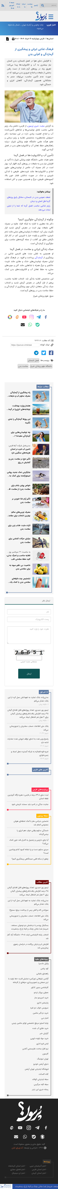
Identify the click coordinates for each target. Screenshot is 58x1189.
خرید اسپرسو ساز (41, 997)
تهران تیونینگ (42, 1058)
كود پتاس (44, 968)
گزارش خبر (44, 1033)
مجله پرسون (42, 815)
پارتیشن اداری (42, 1002)
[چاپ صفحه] (13, 39)
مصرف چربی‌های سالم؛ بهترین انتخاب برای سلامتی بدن (18, 516)
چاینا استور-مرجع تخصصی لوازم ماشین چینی (30, 1023)
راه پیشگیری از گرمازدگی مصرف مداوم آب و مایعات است (19, 396)
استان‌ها (49, 38)
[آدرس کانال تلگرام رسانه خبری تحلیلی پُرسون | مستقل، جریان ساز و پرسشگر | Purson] (38, 317)
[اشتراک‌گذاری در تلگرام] (36, 352)
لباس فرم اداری (42, 1043)
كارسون (45, 1053)
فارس (42, 38)
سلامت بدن (23, 366)
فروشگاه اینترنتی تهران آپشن (36, 1069)
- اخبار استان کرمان (39, 1173)
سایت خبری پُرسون (36, 126)
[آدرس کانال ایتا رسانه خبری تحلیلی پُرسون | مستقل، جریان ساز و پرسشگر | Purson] (17, 317)
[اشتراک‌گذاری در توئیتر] (43, 352)
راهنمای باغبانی (42, 973)
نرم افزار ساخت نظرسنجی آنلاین (35, 1048)
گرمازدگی (39, 257)
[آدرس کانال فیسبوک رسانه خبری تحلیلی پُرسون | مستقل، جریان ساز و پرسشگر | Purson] (45, 317)
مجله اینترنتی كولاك (40, 1079)
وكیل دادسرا (43, 963)
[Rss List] (2, 5)
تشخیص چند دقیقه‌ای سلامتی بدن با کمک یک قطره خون (20, 582)
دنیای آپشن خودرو (40, 1064)
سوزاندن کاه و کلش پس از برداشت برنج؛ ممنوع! (28, 910)
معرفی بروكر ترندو (41, 992)
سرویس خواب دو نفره (39, 1007)
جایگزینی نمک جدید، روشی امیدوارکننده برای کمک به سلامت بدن (18, 476)
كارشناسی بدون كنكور (39, 987)
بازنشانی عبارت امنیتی (29, 661)
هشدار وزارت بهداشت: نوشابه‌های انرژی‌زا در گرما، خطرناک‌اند (19, 409)
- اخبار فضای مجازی (18, 1169)
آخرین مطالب (42, 882)
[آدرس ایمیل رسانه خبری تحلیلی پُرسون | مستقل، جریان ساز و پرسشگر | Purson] (22, 324)
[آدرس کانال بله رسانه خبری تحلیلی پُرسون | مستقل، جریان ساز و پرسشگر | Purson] (37, 324)
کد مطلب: (45, 340)
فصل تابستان (33, 360)
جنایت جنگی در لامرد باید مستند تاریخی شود (30, 804)
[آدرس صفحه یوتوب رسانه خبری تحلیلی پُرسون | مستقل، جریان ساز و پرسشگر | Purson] (24, 317)
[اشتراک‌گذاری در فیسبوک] (50, 352)
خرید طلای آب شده (40, 1028)
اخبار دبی (44, 1018)
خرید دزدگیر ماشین (40, 1013)
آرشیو (36, 5)
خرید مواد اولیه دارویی (39, 1038)
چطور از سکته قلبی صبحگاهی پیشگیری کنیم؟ (30, 858)
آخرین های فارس (40, 769)
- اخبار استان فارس (39, 1169)
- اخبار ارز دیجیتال (19, 1173)
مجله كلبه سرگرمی (41, 1084)
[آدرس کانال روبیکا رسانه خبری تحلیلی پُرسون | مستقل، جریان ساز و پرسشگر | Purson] (9, 317)
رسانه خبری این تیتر (40, 1089)
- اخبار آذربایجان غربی (38, 1166)
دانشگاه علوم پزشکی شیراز (41, 366)
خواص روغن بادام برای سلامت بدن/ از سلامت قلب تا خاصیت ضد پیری (18, 489)
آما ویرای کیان (17, 1147)
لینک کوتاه (45, 344)
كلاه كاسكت (43, 1074)
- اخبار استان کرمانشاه (17, 1166)
